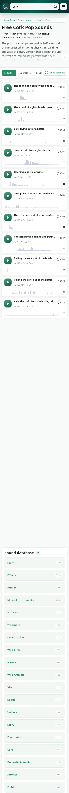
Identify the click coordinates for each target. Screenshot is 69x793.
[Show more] (65, 57)
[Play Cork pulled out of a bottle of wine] (8, 196)
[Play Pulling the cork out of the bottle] (8, 260)
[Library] (63, 6)
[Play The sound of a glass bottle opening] (8, 109)
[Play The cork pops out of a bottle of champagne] (8, 217)
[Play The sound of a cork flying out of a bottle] (8, 88)
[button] (55, 73)
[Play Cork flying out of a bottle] (8, 131)
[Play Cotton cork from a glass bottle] (8, 153)
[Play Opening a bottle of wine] (8, 174)
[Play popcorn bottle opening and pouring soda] (8, 239)
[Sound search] (55, 6)
